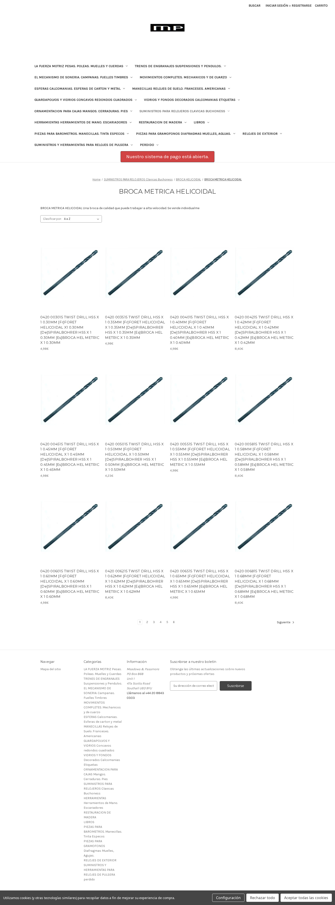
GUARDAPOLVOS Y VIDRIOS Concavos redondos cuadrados (83, 100)
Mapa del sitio (50, 669)
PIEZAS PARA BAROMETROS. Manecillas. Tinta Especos (79, 134)
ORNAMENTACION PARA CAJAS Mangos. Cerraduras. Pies (81, 111)
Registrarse (302, 6)
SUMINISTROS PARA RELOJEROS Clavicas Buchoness (182, 111)
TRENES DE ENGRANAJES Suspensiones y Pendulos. (178, 66)
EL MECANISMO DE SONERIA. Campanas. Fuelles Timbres (81, 77)
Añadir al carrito (70, 277)
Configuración (228, 897)
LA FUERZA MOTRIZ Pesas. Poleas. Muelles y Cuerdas (78, 66)
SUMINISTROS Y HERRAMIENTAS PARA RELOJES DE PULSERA (81, 145)
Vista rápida (67, 269)
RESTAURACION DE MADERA (160, 122)
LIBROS (199, 122)
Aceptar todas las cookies (306, 897)
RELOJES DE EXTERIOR (260, 134)
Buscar (254, 6)
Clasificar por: (52, 219)
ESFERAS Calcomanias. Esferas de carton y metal (77, 88)
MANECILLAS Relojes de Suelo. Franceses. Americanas (179, 88)
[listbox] (82, 218)
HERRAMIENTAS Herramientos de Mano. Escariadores (80, 122)
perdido (147, 145)
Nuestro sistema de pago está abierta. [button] (167, 156)
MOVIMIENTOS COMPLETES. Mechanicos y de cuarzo (183, 77)
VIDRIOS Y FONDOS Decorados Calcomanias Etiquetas (189, 100)
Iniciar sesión (276, 6)
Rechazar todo (262, 897)
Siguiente (284, 622)
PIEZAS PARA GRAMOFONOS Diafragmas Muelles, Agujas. (183, 134)
